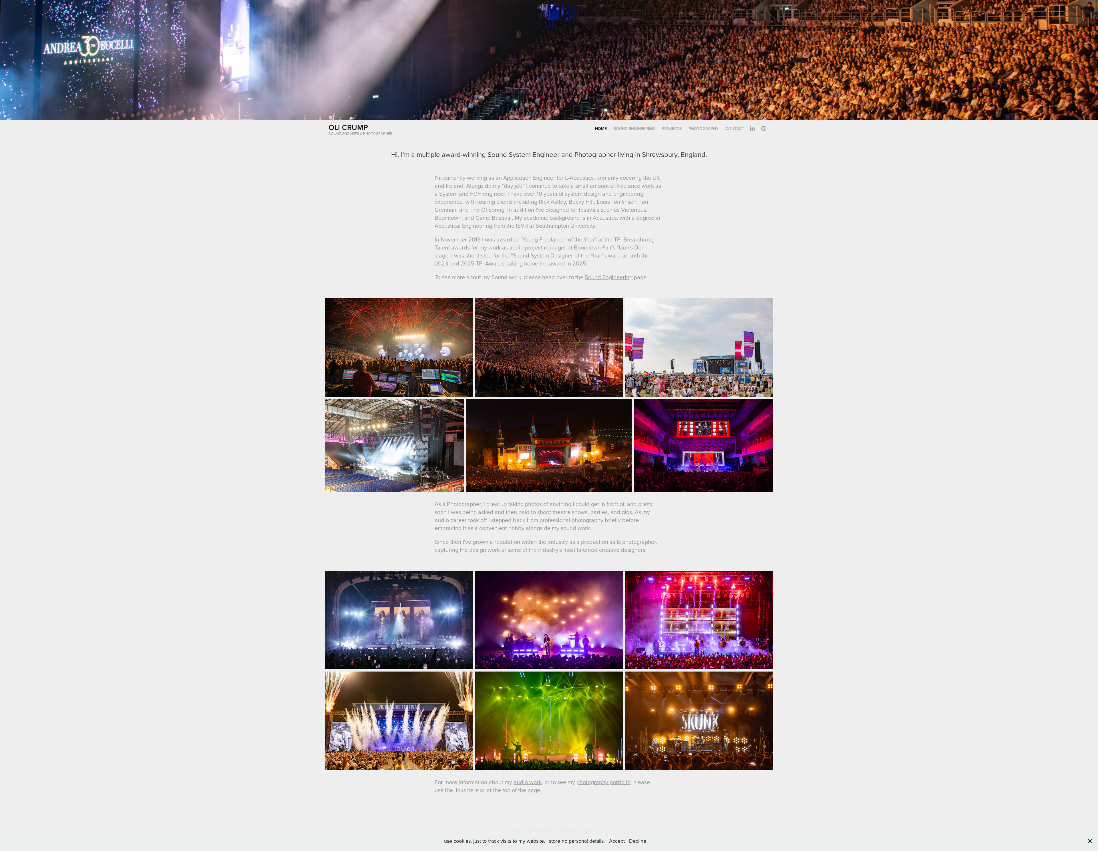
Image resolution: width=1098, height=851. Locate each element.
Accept (617, 840)
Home (601, 128)
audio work (528, 782)
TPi (618, 239)
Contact (734, 128)
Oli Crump (348, 127)
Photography (704, 128)
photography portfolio (603, 782)
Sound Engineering (634, 128)
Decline (637, 840)
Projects (672, 128)
